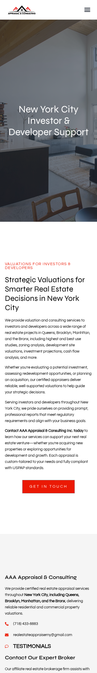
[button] (87, 10)
